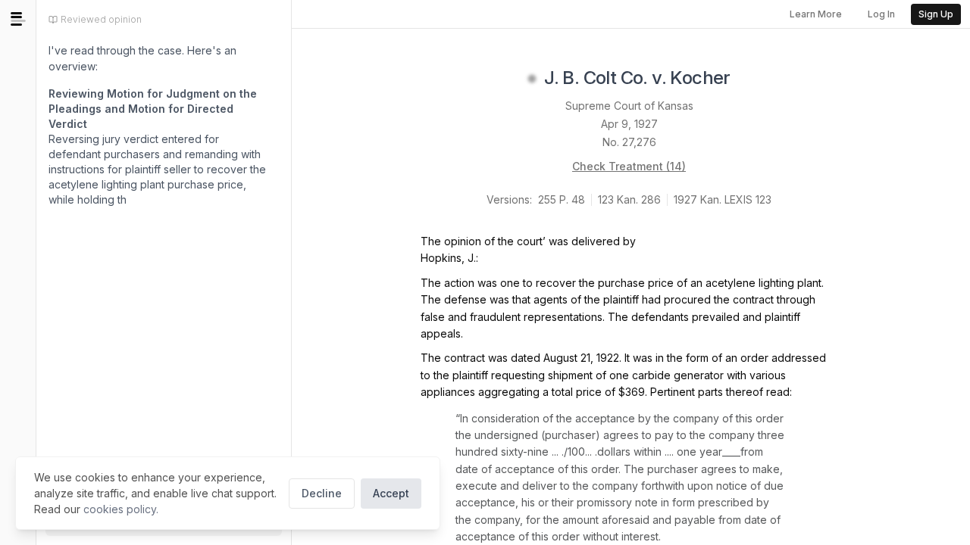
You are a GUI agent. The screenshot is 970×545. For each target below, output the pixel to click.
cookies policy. (120, 509)
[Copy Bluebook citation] (747, 78)
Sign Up (935, 14)
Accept (391, 493)
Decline (322, 493)
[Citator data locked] (532, 78)
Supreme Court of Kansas (629, 105)
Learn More (816, 14)
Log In (881, 14)
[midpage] (18, 19)
